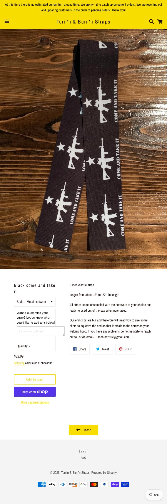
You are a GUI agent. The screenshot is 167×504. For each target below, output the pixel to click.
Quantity (22, 346)
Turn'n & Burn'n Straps (84, 21)
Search (83, 451)
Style (20, 301)
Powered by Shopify (104, 472)
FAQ (83, 458)
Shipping (19, 363)
